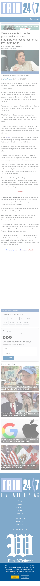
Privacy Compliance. (10, 571)
